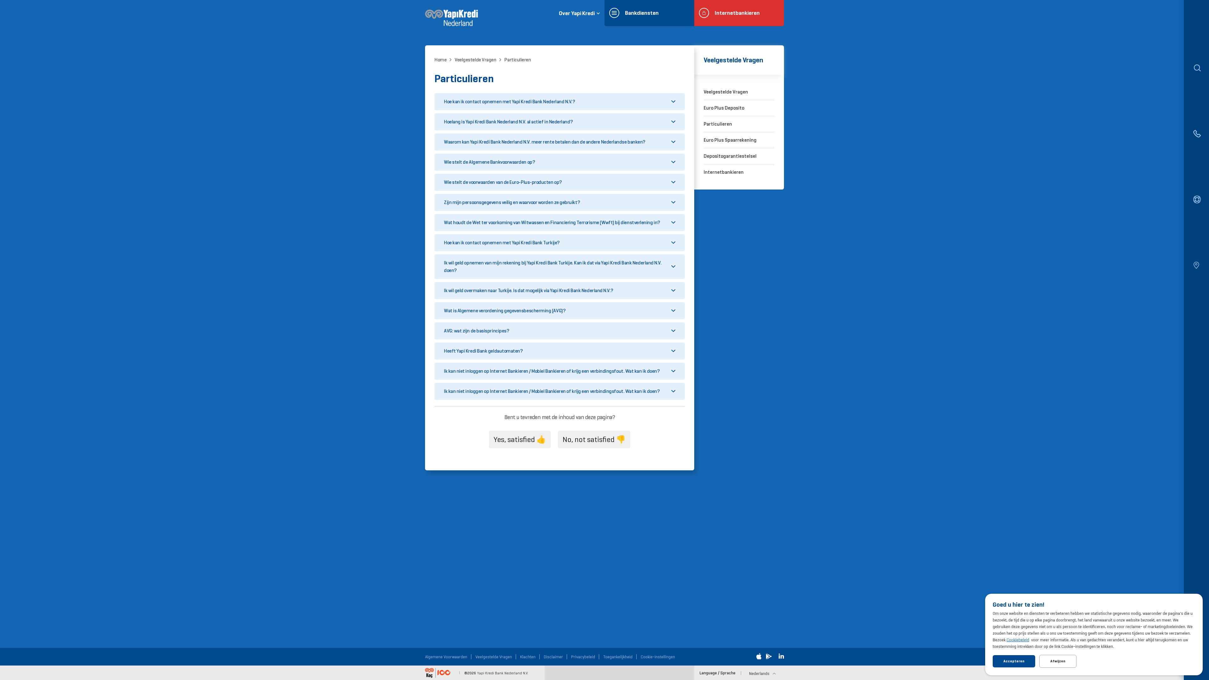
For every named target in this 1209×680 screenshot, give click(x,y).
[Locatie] (1196, 266)
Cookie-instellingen (658, 657)
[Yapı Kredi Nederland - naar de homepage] (451, 17)
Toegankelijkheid (618, 657)
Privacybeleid (583, 657)
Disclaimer (553, 657)
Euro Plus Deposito (724, 108)
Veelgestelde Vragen (475, 59)
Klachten (528, 657)
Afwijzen (1057, 661)
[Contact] (1196, 134)
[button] (559, 101)
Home (440, 59)
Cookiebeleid (1018, 640)
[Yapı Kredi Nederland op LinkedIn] (781, 656)
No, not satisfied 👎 (594, 439)
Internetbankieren (724, 172)
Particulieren (517, 59)
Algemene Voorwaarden (446, 657)
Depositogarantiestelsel (730, 156)
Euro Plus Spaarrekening (730, 140)
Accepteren (1014, 661)
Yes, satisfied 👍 (520, 439)
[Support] (1196, 200)
